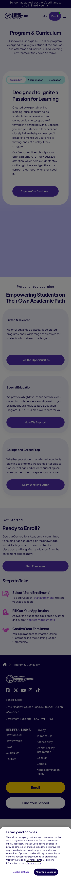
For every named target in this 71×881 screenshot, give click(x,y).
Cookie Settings (21, 872)
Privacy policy (34, 863)
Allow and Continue (46, 872)
